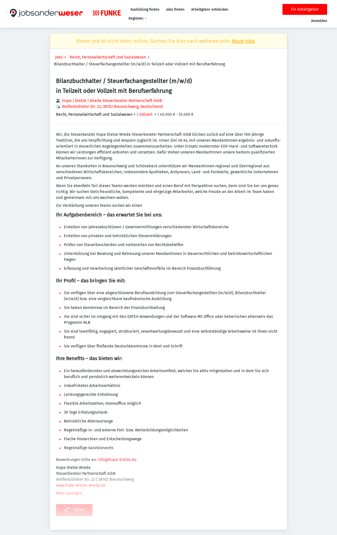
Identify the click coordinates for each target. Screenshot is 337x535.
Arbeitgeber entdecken (209, 9)
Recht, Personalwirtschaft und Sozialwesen (108, 57)
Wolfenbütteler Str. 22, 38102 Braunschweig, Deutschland (112, 106)
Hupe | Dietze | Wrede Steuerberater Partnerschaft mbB (112, 100)
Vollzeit (145, 114)
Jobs (59, 57)
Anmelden (319, 21)
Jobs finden (175, 9)
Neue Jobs (243, 41)
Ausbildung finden (145, 9)
